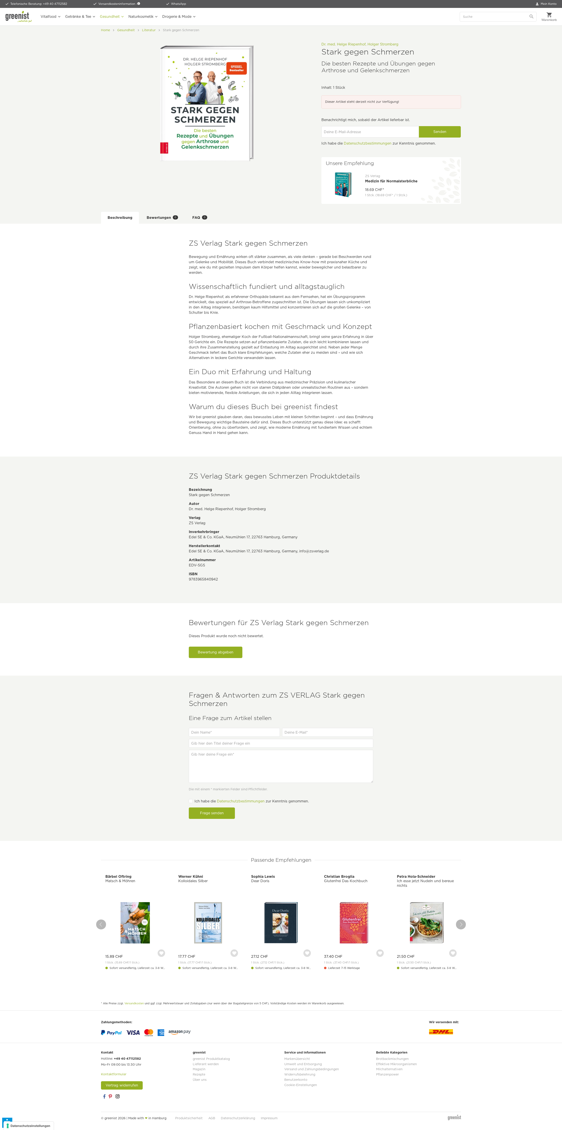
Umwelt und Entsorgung (303, 1064)
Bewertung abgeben (215, 652)
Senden (439, 132)
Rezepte (199, 1074)
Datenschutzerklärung (238, 1118)
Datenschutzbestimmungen (367, 143)
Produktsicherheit (189, 1118)
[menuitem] (546, 4)
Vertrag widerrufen (122, 1085)
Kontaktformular (113, 1074)
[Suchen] (532, 17)
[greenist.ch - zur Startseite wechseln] (18, 16)
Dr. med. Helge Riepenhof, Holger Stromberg (359, 44)
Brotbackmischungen (392, 1059)
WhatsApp (178, 3)
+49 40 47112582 (127, 1058)
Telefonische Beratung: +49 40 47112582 (38, 3)
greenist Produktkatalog (211, 1059)
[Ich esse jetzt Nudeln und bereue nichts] (427, 923)
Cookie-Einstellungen (300, 1085)
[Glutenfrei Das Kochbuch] (354, 923)
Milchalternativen (389, 1069)
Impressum (269, 1118)
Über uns (200, 1079)
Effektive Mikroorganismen (396, 1064)
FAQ (198, 218)
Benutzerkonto (295, 1079)
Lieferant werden (206, 1064)
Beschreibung (120, 218)
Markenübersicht (297, 1059)
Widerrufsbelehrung (299, 1074)
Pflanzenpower (387, 1074)
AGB (211, 1118)
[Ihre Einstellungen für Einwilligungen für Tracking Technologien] (29, 1126)
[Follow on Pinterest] (111, 1096)
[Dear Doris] (281, 923)
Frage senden (212, 813)
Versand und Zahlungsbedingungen (311, 1069)
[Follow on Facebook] (104, 1096)
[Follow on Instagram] (117, 1096)
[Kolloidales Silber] (208, 923)
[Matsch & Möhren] (135, 923)
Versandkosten (134, 1003)
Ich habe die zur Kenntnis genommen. (252, 801)
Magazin (199, 1069)
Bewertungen (161, 218)
